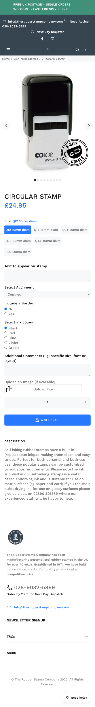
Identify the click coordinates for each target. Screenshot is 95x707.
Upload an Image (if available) (29, 382)
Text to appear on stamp (25, 266)
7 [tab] (54, 180)
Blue (12, 338)
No (10, 309)
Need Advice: (48, 21)
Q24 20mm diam (74, 229)
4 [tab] (44, 180)
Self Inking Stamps (25, 58)
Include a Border (18, 303)
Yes (11, 314)
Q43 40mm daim (48, 241)
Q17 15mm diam (46, 229)
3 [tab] (41, 180)
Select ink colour (19, 322)
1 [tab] (35, 180)
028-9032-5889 (14, 26)
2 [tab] (38, 180)
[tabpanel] (47, 122)
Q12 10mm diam (18, 229)
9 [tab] (60, 180)
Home (6, 58)
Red (11, 333)
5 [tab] (47, 180)
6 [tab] (50, 180)
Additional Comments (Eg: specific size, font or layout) (45, 358)
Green (13, 348)
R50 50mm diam (18, 252)
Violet (13, 343)
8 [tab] (57, 180)
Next (88, 125)
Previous (6, 125)
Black (13, 328)
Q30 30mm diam (18, 241)
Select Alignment (19, 287)
